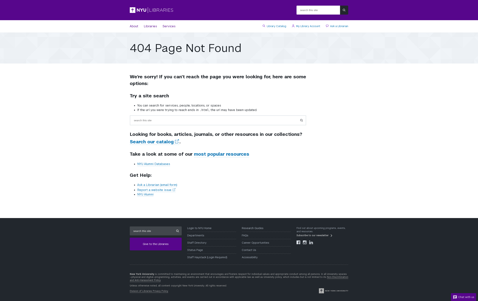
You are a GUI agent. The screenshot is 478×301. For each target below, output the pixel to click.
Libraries (150, 26)
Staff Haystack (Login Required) (207, 257)
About (134, 26)
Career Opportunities (255, 242)
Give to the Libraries (156, 244)
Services (169, 26)
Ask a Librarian (338, 26)
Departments (195, 235)
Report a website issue (156, 190)
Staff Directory (197, 242)
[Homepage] (183, 10)
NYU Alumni (145, 194)
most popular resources (221, 154)
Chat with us (466, 297)
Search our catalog (154, 142)
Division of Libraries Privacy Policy (149, 291)
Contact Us (249, 250)
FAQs (245, 235)
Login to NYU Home (199, 228)
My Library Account (307, 26)
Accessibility (250, 257)
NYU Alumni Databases (153, 164)
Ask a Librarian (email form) (157, 185)
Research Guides (252, 228)
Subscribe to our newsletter (313, 235)
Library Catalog (276, 26)
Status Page (195, 250)
